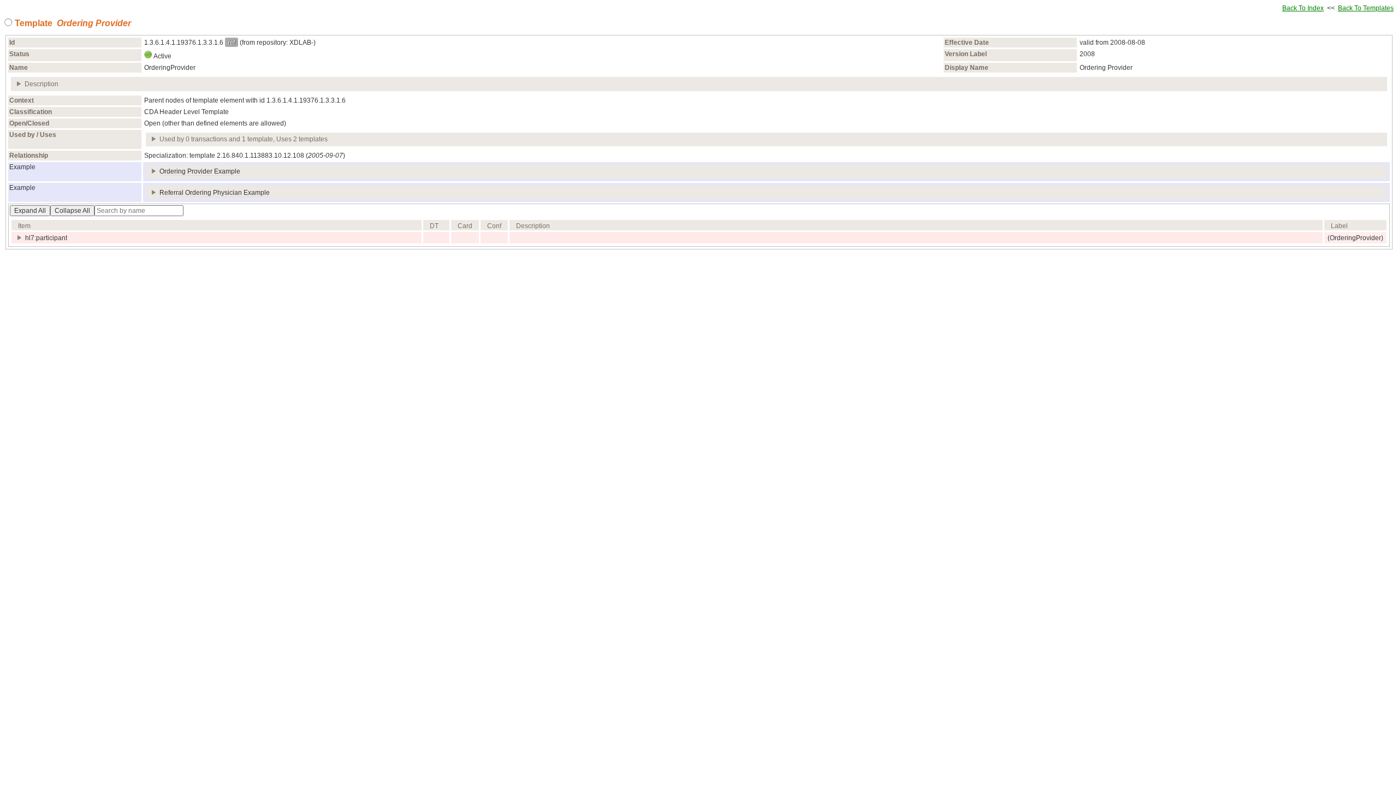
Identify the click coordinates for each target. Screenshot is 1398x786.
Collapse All (72, 211)
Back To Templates (1366, 8)
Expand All (30, 211)
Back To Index (1303, 8)
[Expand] (19, 84)
